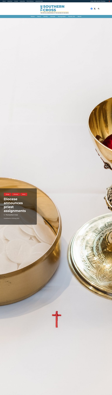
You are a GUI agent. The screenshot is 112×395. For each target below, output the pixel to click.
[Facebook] (92, 9)
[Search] (98, 8)
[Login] (109, 1)
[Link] (56, 9)
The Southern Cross (12, 215)
